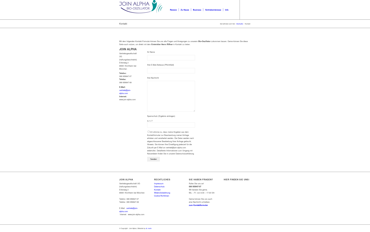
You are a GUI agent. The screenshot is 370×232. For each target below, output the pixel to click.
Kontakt (123, 23)
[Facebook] (244, 10)
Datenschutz (159, 186)
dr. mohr (149, 228)
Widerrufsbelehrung (162, 192)
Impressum (158, 183)
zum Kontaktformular (198, 205)
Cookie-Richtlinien (161, 195)
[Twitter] (248, 10)
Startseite (239, 24)
